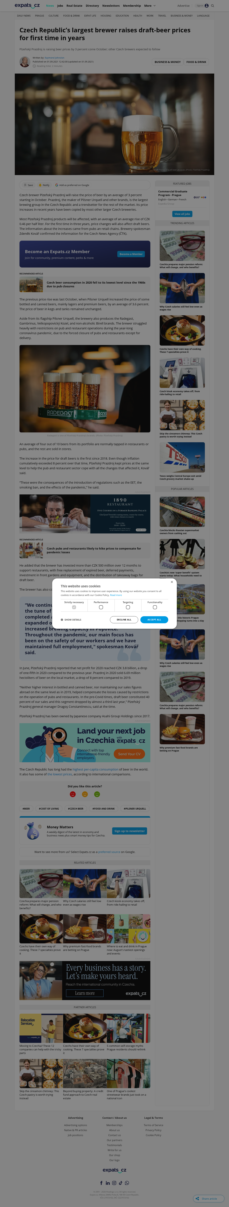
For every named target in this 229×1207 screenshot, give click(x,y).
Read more (116, 595)
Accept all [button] (154, 619)
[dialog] (114, 603)
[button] (71, 619)
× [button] (172, 582)
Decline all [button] (124, 619)
